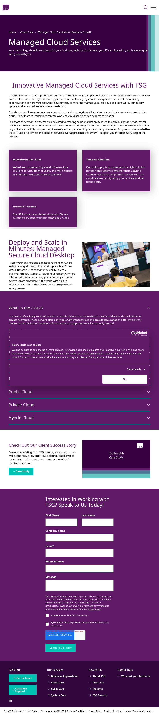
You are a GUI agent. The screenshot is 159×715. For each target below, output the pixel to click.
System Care (58, 695)
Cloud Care (26, 32)
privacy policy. (94, 609)
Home (12, 32)
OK (125, 379)
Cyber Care (57, 689)
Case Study (22, 471)
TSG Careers (100, 695)
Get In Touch (24, 678)
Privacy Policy (95, 711)
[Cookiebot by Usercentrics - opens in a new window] (133, 333)
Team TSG (98, 682)
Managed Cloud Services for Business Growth (65, 32)
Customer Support (21, 690)
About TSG (99, 676)
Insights (98, 689)
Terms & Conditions (76, 711)
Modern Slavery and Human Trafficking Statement (129, 711)
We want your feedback (135, 676)
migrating (113, 178)
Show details (134, 369)
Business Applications (64, 676)
